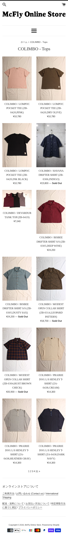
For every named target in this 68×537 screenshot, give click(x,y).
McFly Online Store (33, 525)
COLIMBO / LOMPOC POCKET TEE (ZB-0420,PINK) (17, 108)
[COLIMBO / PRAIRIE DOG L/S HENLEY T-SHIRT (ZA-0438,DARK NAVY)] (51, 421)
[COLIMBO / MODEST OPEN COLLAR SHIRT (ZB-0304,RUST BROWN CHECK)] (17, 350)
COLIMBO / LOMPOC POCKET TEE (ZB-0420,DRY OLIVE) (51, 108)
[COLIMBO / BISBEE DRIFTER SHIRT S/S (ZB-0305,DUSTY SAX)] (17, 279)
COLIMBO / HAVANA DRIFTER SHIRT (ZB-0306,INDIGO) (51, 175)
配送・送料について (13, 503)
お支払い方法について (37, 503)
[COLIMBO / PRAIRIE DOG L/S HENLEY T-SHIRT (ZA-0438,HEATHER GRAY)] (17, 421)
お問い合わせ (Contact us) (30, 493)
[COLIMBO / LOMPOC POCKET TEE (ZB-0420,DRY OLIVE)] (51, 78)
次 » (38, 471)
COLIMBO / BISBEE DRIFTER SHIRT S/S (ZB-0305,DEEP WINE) (51, 241)
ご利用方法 (8, 493)
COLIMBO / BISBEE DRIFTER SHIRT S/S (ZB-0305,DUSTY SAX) (17, 308)
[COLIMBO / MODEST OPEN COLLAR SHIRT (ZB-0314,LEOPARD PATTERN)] (51, 279)
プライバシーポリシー (30, 507)
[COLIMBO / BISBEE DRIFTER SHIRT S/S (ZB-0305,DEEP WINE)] (51, 212)
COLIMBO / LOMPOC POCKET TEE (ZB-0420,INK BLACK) (17, 175)
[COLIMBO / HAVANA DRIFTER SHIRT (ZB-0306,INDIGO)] (51, 145)
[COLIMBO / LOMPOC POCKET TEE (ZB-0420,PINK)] (17, 78)
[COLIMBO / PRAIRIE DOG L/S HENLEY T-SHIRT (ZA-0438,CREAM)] (51, 350)
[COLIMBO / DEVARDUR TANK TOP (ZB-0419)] (17, 199)
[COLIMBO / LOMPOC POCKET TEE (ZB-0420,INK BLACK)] (17, 145)
